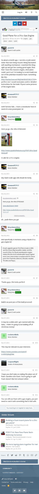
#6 (37, 235)
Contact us (5, 482)
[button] (2, 12)
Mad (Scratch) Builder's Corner (22, 437)
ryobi (15, 41)
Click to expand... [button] (19, 216)
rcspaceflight (13, 362)
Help (31, 482)
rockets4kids (13, 334)
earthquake (9, 425)
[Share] (34, 56)
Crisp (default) (8, 479)
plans (10, 41)
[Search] (36, 12)
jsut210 (6, 39)
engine (26, 39)
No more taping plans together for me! (22, 444)
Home (4, 486)
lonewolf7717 (13, 94)
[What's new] (31, 12)
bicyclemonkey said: (9, 198)
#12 (36, 395)
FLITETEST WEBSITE (9, 473)
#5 (37, 194)
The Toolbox (16, 446)
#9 (37, 318)
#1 (37, 56)
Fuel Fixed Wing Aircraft (21, 425)
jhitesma (8, 446)
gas (30, 39)
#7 (37, 278)
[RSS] (8, 485)
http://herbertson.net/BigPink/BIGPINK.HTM (18, 79)
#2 (37, 103)
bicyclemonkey (14, 117)
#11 (36, 370)
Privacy (25, 482)
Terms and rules (16, 482)
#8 (37, 298)
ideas (5, 41)
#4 (37, 174)
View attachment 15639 (10, 206)
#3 (37, 125)
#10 (36, 343)
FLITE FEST (20, 473)
